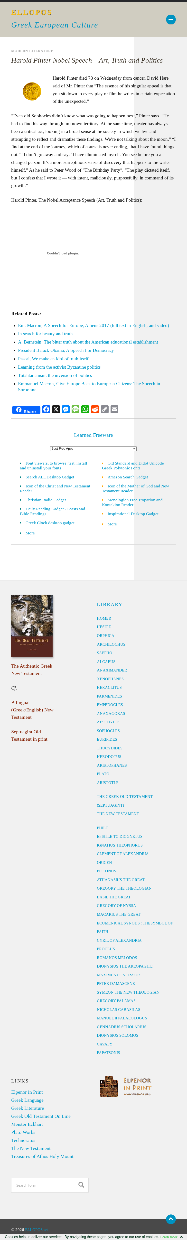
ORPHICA (105, 636)
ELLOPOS (31, 12)
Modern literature (32, 51)
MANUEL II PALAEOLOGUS (122, 1018)
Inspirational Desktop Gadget (133, 514)
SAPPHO (104, 653)
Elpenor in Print (27, 1092)
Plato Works (23, 1132)
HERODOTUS (109, 757)
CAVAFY (104, 1044)
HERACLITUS (109, 687)
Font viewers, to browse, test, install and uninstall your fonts (53, 465)
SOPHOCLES (108, 731)
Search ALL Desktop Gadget (50, 477)
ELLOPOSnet (36, 1229)
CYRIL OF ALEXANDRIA (119, 940)
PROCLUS (106, 949)
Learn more (169, 1237)
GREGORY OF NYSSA (116, 906)
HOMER (104, 618)
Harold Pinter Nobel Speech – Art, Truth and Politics (87, 60)
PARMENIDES (109, 696)
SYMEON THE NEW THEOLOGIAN (128, 992)
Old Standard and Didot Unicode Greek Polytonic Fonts (133, 465)
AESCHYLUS (109, 722)
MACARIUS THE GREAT (118, 914)
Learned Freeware (93, 435)
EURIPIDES (107, 739)
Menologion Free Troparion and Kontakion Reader (132, 502)
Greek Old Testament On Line (41, 1116)
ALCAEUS (106, 662)
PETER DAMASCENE (116, 983)
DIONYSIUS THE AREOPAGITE (125, 966)
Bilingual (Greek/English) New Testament (32, 710)
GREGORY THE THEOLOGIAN (124, 888)
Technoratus (23, 1140)
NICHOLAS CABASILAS (118, 1009)
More (33, 533)
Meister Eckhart (27, 1124)
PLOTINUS (106, 871)
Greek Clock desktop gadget (50, 523)
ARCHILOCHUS (111, 644)
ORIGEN (104, 862)
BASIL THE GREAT (114, 897)
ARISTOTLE (108, 783)
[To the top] (171, 1219)
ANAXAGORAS (111, 713)
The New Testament (31, 1148)
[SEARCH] (81, 1185)
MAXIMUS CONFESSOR (118, 975)
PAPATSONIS (108, 1053)
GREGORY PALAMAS (116, 1001)
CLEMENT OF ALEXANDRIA (123, 854)
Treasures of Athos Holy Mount (42, 1156)
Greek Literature (27, 1108)
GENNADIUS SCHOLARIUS (121, 1027)
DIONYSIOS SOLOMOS (117, 1035)
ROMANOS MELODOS (117, 958)
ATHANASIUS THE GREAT (121, 880)
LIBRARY (110, 604)
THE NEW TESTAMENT (118, 814)
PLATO (103, 774)
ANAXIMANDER (112, 670)
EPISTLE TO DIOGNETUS (119, 836)
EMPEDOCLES (110, 705)
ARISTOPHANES (112, 765)
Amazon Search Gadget (128, 477)
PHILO (103, 828)
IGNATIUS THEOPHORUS (120, 845)
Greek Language (27, 1100)
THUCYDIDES (109, 748)
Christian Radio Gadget (46, 500)
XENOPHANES (110, 679)
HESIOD (104, 627)
